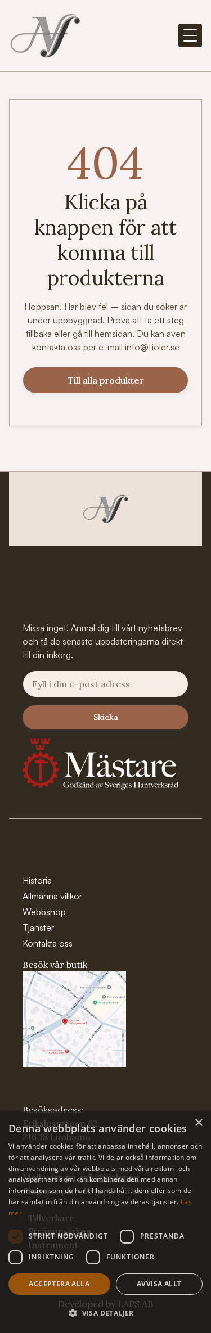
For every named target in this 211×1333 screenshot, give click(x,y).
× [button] (198, 1123)
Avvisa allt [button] (159, 1284)
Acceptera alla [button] (59, 1284)
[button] (190, 35)
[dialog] (105, 1222)
